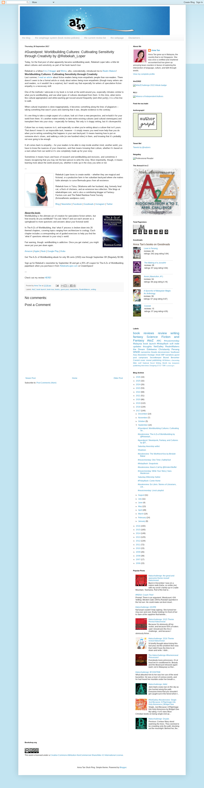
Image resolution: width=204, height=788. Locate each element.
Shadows (142, 450)
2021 (138, 396)
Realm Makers (109, 71)
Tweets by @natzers (141, 147)
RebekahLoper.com (69, 266)
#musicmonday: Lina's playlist (151, 490)
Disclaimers (134, 37)
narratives (169, 355)
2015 (138, 530)
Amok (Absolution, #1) (153, 276)
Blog (57, 204)
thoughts (147, 346)
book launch (41, 289)
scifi (171, 343)
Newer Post (31, 378)
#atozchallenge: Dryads (159, 719)
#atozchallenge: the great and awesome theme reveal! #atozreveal (161, 578)
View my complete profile (144, 74)
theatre (154, 352)
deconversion (164, 352)
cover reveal (145, 360)
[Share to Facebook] (71, 285)
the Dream (139, 349)
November (143, 418)
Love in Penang (151, 248)
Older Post (118, 378)
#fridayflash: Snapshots (148, 463)
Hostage (151, 355)
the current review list (95, 37)
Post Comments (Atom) (46, 383)
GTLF (159, 366)
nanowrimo (74, 289)
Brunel (166, 357)
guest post (65, 289)
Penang (175, 349)
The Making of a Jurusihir (155, 262)
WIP (163, 355)
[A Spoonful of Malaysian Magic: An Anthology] (138, 295)
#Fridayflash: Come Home (149, 481)
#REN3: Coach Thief (144, 595)
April (140, 510)
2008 (138, 556)
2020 (138, 399)
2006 (138, 563)
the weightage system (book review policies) (57, 37)
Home (74, 378)
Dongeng (153, 366)
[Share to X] (68, 285)
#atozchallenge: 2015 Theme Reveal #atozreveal (161, 620)
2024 (138, 384)
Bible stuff (137, 363)
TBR (164, 366)
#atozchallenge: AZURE (145, 607)
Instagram (100, 204)
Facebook (77, 204)
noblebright (170, 366)
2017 (138, 411)
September (143, 425)
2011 (138, 545)
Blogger (123, 767)
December (143, 414)
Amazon (28, 251)
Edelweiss (152, 349)
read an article (45, 77)
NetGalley (159, 346)
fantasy (138, 336)
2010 (138, 548)
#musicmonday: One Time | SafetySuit (154, 460)
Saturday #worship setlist (149, 446)
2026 (138, 377)
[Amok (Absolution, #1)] (138, 281)
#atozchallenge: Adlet (158, 684)
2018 (138, 407)
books (57, 289)
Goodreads (89, 204)
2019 (138, 403)
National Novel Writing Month (155, 363)
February (142, 517)
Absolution (142, 355)
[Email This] (62, 285)
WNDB (136, 352)
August (141, 495)
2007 (138, 559)
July (140, 499)
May (140, 506)
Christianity (164, 349)
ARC (159, 340)
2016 (138, 526)
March (141, 514)
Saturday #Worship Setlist (149, 477)
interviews (145, 366)
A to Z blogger (49, 71)
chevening (175, 360)
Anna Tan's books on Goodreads (151, 244)
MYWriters (166, 360)
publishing (156, 360)
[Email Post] (57, 286)
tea (169, 363)
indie (177, 343)
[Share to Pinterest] (74, 285)
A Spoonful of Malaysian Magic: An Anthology (157, 292)
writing (93, 289)
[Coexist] (138, 311)
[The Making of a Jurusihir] (138, 267)
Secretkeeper (155, 357)
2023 (138, 388)
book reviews (143, 333)
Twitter (109, 204)
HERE (48, 277)
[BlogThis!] (65, 285)
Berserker (175, 357)
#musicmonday (171, 340)
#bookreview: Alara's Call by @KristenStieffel (157, 467)
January (142, 521)
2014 (138, 533)
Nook (43, 251)
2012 (138, 541)
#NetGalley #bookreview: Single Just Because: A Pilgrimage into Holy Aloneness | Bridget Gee (162, 702)
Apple (36, 251)
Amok (158, 355)
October (142, 421)
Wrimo (64, 71)
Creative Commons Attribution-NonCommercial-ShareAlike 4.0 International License (86, 755)
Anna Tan (155, 50)
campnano (143, 357)
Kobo (63, 251)
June (140, 502)
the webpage (117, 37)
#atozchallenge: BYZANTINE (147, 672)
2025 (138, 381)
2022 (138, 392)
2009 (138, 552)
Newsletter (66, 204)
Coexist (147, 305)
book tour (50, 289)
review (162, 333)
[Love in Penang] (138, 253)
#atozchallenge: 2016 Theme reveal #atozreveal (161, 639)
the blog (26, 37)
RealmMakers (84, 289)
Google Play (53, 251)
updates (137, 346)
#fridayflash (162, 343)
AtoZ (34, 289)
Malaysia (137, 343)
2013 (138, 537)
